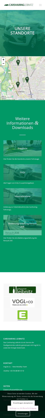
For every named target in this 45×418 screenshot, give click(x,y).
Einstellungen (23, 414)
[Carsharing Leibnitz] (18, 5)
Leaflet (20, 99)
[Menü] (40, 5)
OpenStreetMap (30, 99)
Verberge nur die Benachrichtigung (23, 408)
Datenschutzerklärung (12, 389)
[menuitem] (40, 5)
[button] (18, 85)
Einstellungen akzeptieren (23, 403)
